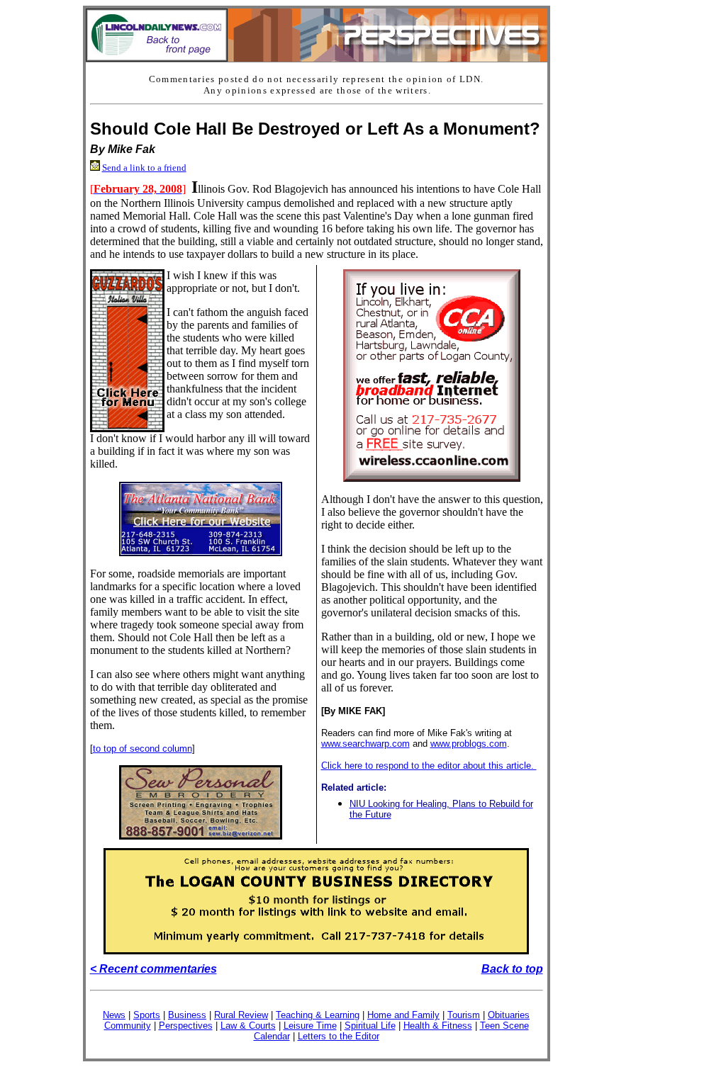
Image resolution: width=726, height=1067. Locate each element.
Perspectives (186, 1025)
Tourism (463, 1015)
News (114, 1015)
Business (187, 1015)
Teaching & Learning (317, 1015)
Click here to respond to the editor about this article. (429, 765)
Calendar (272, 1036)
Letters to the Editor (338, 1036)
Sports (146, 1015)
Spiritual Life (370, 1025)
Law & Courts (248, 1025)
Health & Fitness (437, 1025)
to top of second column (142, 748)
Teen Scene (504, 1025)
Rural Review (241, 1015)
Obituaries (509, 1015)
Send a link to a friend (144, 167)
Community (127, 1025)
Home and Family (403, 1015)
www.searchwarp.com (365, 743)
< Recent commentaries (153, 969)
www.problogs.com (468, 743)
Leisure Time (310, 1025)
